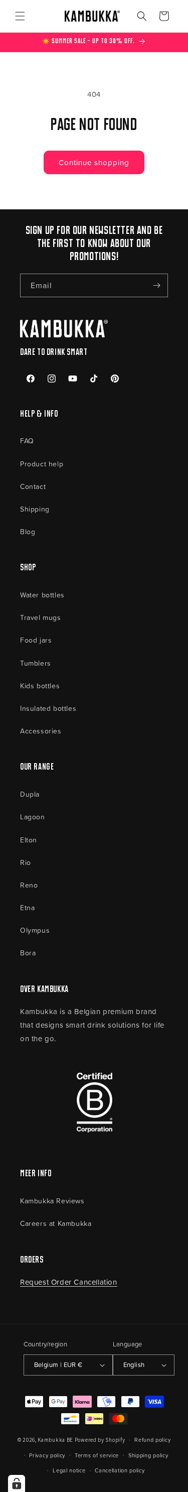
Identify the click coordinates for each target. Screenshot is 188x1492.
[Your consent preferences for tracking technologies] (16, 1483)
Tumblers (35, 663)
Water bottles (42, 594)
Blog (27, 531)
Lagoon (32, 816)
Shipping (35, 509)
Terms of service (97, 1455)
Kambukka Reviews (52, 1200)
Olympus (35, 930)
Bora (28, 952)
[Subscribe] (156, 285)
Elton (28, 839)
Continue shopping (94, 162)
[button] (20, 16)
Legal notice (69, 1470)
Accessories (41, 730)
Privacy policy (47, 1455)
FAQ (27, 440)
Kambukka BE (55, 1439)
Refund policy (152, 1439)
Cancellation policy (119, 1470)
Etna (27, 907)
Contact (33, 486)
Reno (29, 885)
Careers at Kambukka (55, 1223)
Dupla (30, 794)
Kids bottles (40, 685)
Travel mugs (40, 617)
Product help (41, 463)
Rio (25, 862)
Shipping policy (148, 1455)
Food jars (36, 640)
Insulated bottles (48, 708)
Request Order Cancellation (68, 1282)
